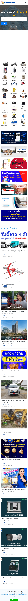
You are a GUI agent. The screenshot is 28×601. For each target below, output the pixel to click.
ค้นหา (4, 23)
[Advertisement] (14, 45)
